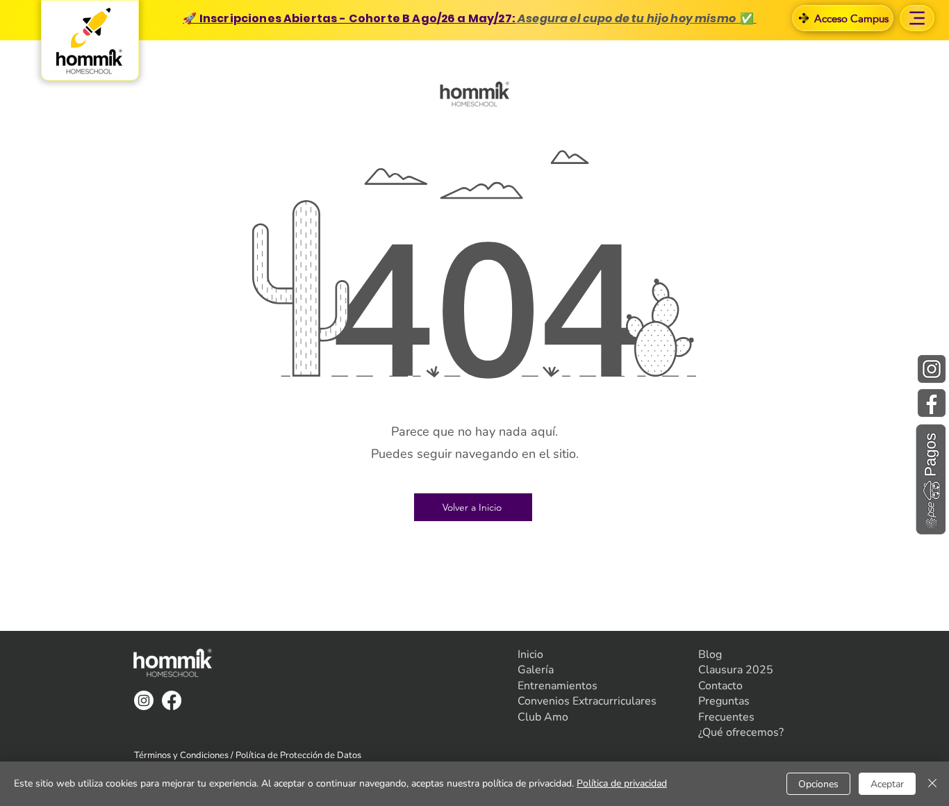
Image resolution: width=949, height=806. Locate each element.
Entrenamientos (557, 685)
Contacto (720, 685)
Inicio (530, 654)
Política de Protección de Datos (298, 755)
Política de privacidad (622, 783)
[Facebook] (171, 700)
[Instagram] (144, 700)
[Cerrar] (932, 784)
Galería (536, 669)
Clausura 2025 (735, 669)
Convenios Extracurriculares (587, 701)
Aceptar (887, 784)
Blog (710, 654)
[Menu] (917, 18)
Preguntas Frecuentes (726, 708)
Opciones (818, 784)
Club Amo (543, 717)
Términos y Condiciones (181, 755)
